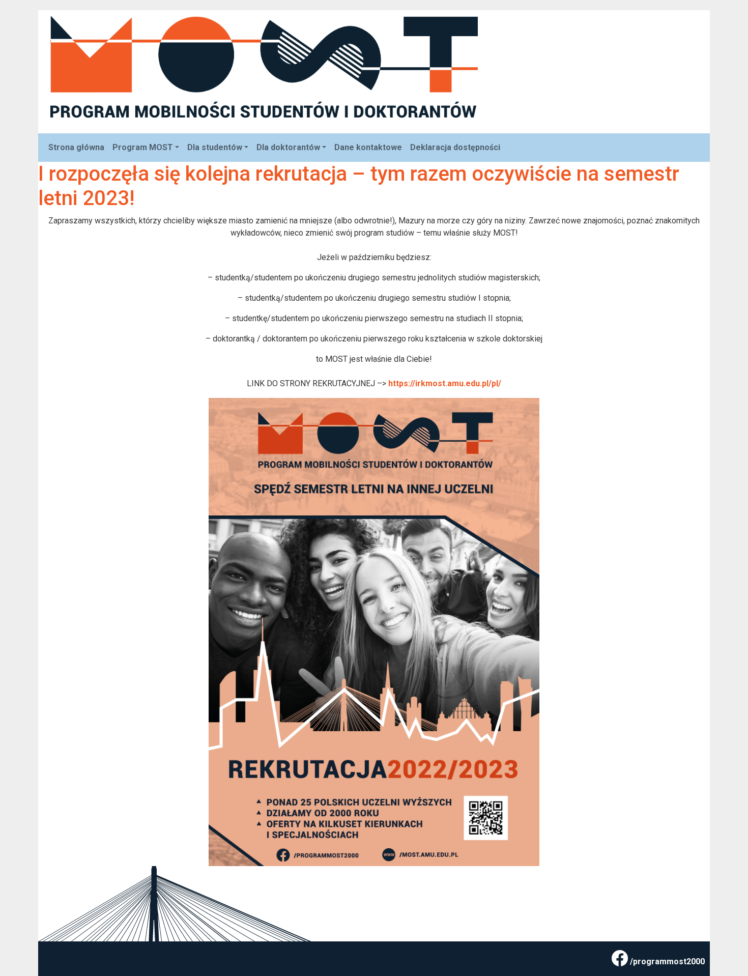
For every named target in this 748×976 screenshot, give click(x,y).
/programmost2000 (667, 961)
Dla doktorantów (288, 147)
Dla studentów (214, 147)
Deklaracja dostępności (455, 147)
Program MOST (142, 147)
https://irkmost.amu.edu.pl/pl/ (443, 383)
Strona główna (76, 147)
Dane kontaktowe (368, 147)
